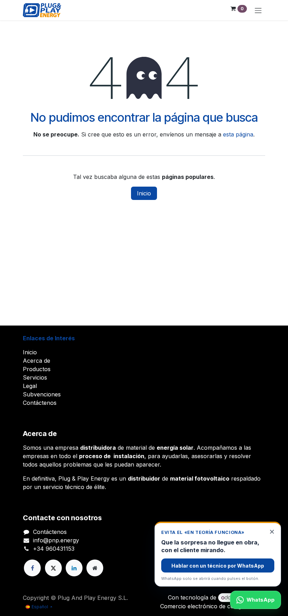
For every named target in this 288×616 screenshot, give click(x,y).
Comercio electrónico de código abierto (212, 606)
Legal (30, 385)
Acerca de (36, 360)
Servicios (35, 377)
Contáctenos (40, 402)
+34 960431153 (53, 548)
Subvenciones (42, 394)
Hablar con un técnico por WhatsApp (217, 566)
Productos (37, 369)
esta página (238, 134)
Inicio (144, 193)
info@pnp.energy (56, 540)
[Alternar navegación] (258, 10)
